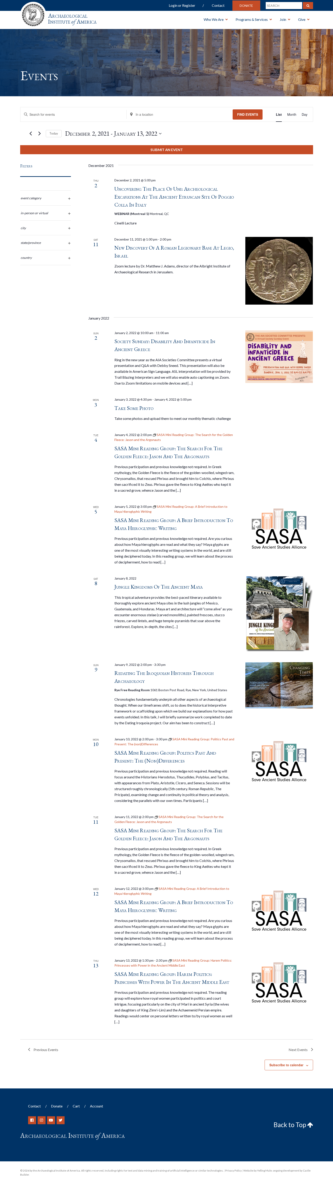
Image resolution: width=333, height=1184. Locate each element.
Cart (76, 1106)
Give (301, 19)
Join (283, 19)
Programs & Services (252, 19)
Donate (246, 5)
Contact (218, 5)
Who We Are (214, 19)
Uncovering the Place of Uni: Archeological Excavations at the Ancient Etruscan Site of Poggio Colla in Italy (174, 196)
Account (96, 1106)
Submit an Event (166, 149)
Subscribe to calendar (286, 1065)
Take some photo (134, 408)
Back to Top (290, 1125)
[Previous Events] (31, 133)
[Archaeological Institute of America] (33, 13)
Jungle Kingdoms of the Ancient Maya (158, 586)
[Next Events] (39, 133)
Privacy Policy (233, 1170)
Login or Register (182, 5)
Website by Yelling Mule (257, 1170)
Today (53, 133)
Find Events (247, 114)
